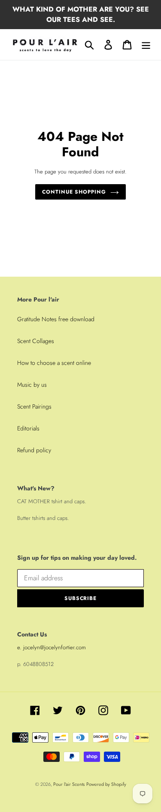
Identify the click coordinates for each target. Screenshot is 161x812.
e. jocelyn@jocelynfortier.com (51, 647)
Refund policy (34, 450)
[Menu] (146, 45)
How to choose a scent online (54, 362)
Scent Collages (35, 341)
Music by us (32, 384)
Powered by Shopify (106, 784)
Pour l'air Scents (69, 784)
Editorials (28, 428)
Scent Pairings (34, 406)
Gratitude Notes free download (55, 319)
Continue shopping (74, 192)
